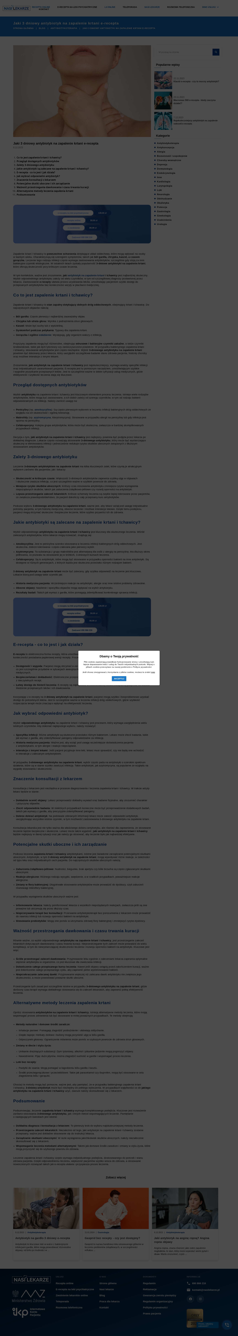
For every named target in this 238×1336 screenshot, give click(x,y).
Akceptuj (119, 679)
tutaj (153, 672)
